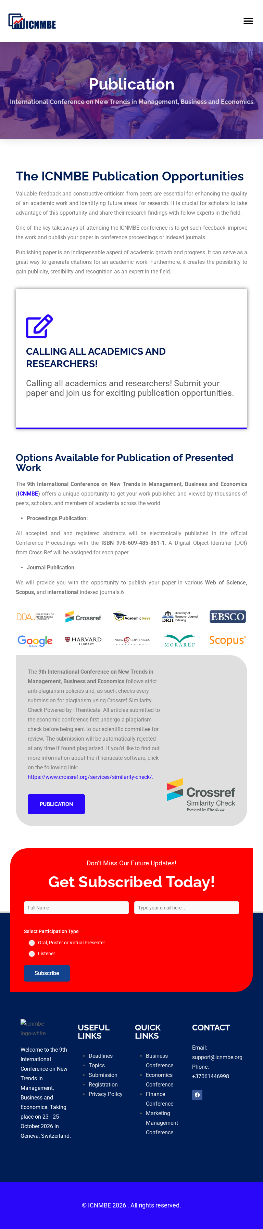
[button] (248, 21)
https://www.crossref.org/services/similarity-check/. (90, 777)
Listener (46, 953)
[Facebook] (197, 1095)
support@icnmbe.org (217, 1057)
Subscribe (47, 973)
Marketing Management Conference (162, 1123)
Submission (103, 1075)
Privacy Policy (106, 1094)
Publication (56, 804)
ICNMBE (28, 493)
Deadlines (101, 1056)
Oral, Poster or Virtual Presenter (71, 942)
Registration (103, 1084)
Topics (97, 1065)
